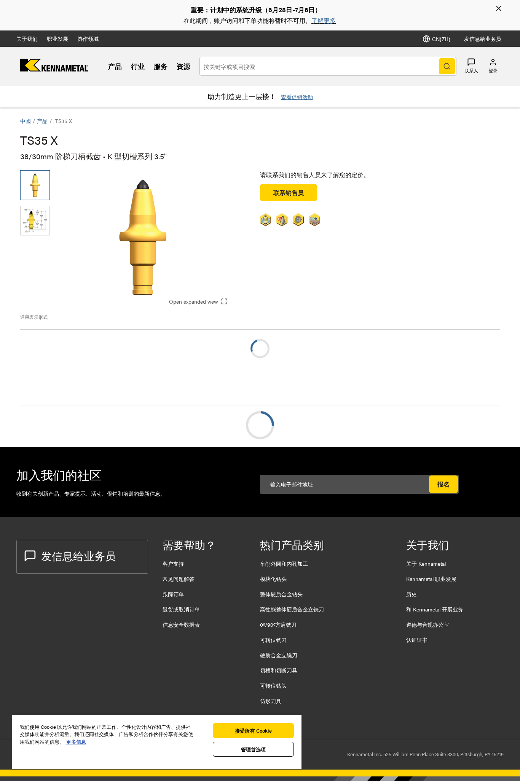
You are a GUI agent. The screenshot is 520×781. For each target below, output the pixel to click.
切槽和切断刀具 (278, 670)
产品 (115, 66)
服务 (160, 66)
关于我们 (27, 38)
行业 (138, 66)
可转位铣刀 (273, 639)
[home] (54, 69)
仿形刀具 (270, 700)
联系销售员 (288, 192)
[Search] (447, 66)
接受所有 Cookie (253, 730)
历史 (411, 594)
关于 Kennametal (426, 563)
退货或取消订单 (181, 609)
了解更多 (323, 20)
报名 (443, 484)
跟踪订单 (173, 594)
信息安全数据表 (181, 624)
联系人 (471, 70)
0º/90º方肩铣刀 (278, 624)
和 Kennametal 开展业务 (434, 609)
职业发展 (57, 38)
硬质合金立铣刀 (278, 655)
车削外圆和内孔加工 (284, 563)
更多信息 (76, 741)
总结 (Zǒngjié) (54, 425)
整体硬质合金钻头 (281, 594)
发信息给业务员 (482, 38)
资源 (183, 66)
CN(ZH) (441, 39)
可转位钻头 (273, 685)
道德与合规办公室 (427, 624)
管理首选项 (253, 749)
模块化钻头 (273, 579)
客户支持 (173, 563)
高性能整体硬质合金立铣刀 (292, 609)
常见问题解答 (179, 579)
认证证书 (416, 639)
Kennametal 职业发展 (431, 579)
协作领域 (88, 38)
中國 (25, 121)
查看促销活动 (297, 97)
